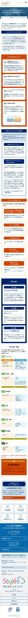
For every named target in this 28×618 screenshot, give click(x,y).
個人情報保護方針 (14, 604)
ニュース (14, 598)
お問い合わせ (6, 549)
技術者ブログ (14, 601)
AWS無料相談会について (8, 497)
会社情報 (14, 594)
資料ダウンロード (7, 538)
